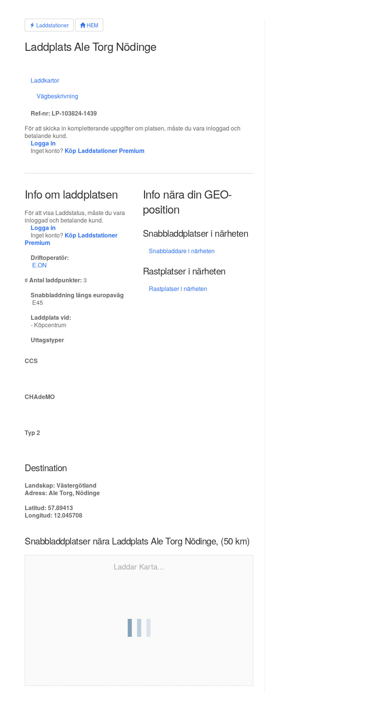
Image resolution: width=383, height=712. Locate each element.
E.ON (40, 265)
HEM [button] (91, 25)
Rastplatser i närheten (179, 288)
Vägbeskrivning (57, 96)
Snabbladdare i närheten (182, 250)
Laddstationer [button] (52, 25)
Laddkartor (45, 80)
